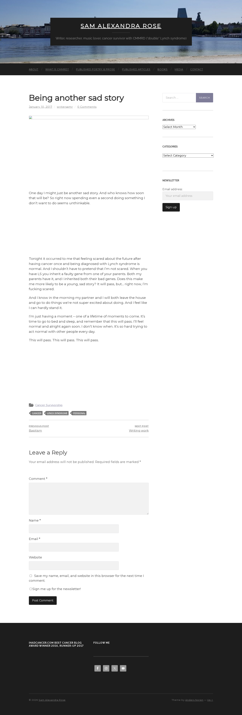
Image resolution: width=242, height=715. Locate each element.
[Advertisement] (89, 231)
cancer (36, 413)
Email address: (172, 189)
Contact (196, 69)
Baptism (39, 428)
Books (162, 69)
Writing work (139, 428)
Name (35, 520)
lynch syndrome (57, 413)
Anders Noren (194, 700)
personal (79, 413)
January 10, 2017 (40, 106)
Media (179, 69)
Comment (38, 479)
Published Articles (136, 69)
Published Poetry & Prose (95, 69)
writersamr (65, 106)
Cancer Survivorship (49, 405)
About (33, 69)
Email (34, 539)
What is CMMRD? (57, 69)
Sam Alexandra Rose (121, 26)
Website (35, 557)
